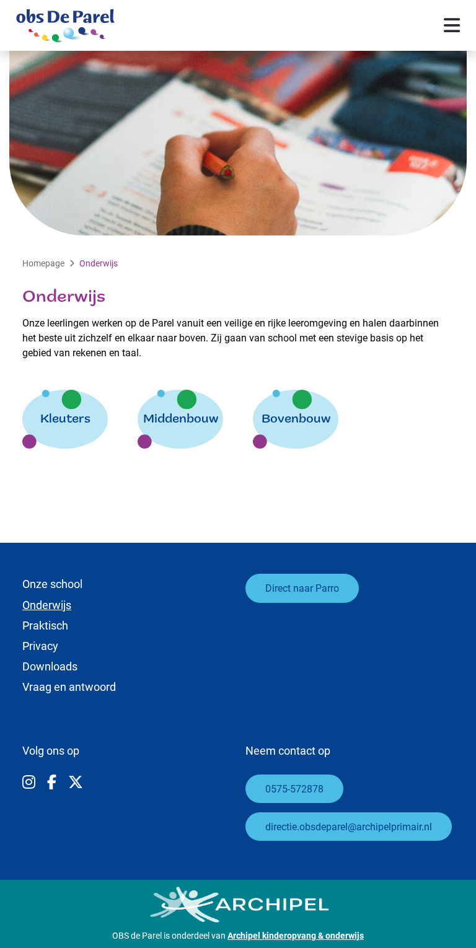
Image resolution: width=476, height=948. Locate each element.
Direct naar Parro (302, 587)
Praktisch (45, 625)
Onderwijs (46, 604)
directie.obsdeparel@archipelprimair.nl (348, 826)
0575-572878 (294, 788)
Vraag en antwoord (69, 686)
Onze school (52, 583)
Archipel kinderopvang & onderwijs (295, 935)
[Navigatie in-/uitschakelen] (452, 25)
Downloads (49, 666)
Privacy (40, 645)
